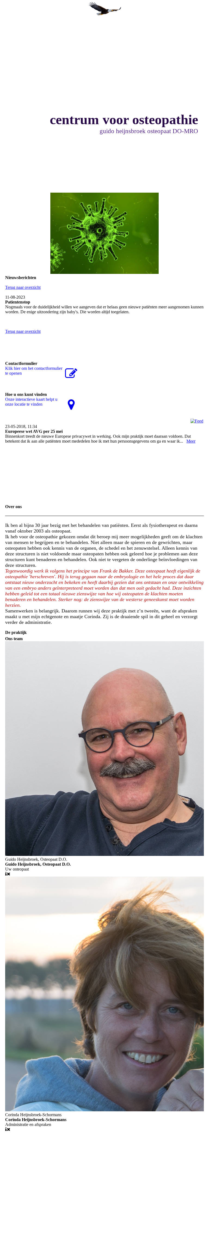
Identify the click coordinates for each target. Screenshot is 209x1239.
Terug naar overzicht (23, 287)
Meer (190, 441)
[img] (104, 9)
